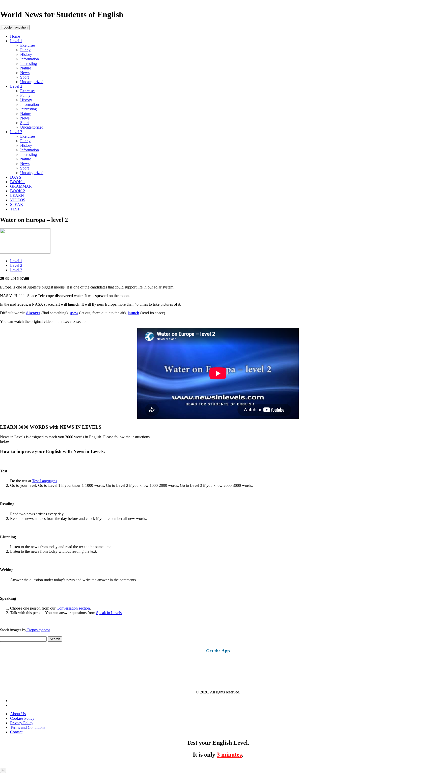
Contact (16, 732)
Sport (24, 77)
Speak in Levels (109, 613)
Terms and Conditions (27, 727)
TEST (15, 209)
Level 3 (16, 132)
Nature (25, 68)
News (25, 72)
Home (15, 36)
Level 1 (16, 41)
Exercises (27, 45)
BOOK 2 (17, 191)
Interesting (28, 63)
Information (29, 59)
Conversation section (73, 608)
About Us (18, 714)
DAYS (15, 177)
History (26, 54)
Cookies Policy (22, 718)
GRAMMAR (21, 186)
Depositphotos (38, 630)
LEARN (17, 195)
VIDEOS (17, 200)
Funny (25, 50)
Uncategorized (31, 82)
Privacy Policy (21, 723)
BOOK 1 (17, 182)
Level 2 (16, 86)
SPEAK (16, 204)
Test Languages (44, 481)
